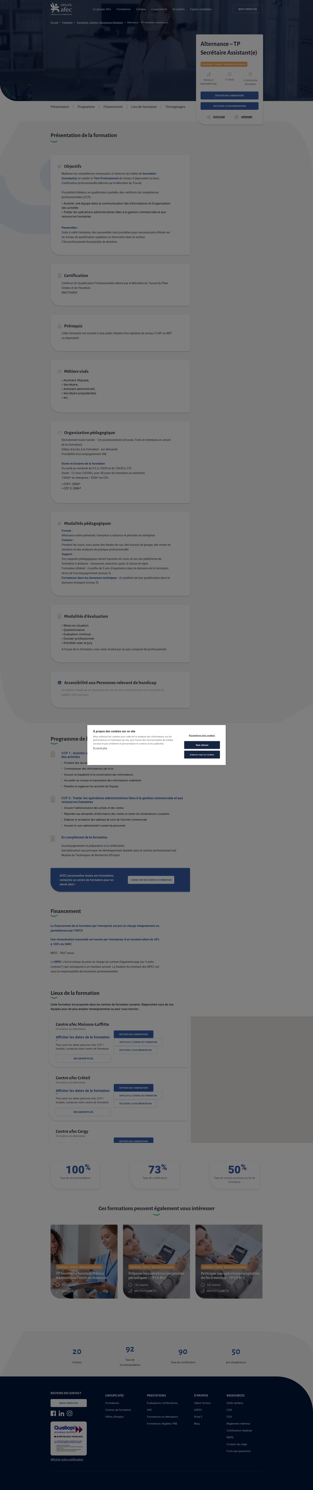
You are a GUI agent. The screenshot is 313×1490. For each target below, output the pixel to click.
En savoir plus (100, 748)
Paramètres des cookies (202, 735)
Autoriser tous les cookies (202, 754)
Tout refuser (202, 745)
